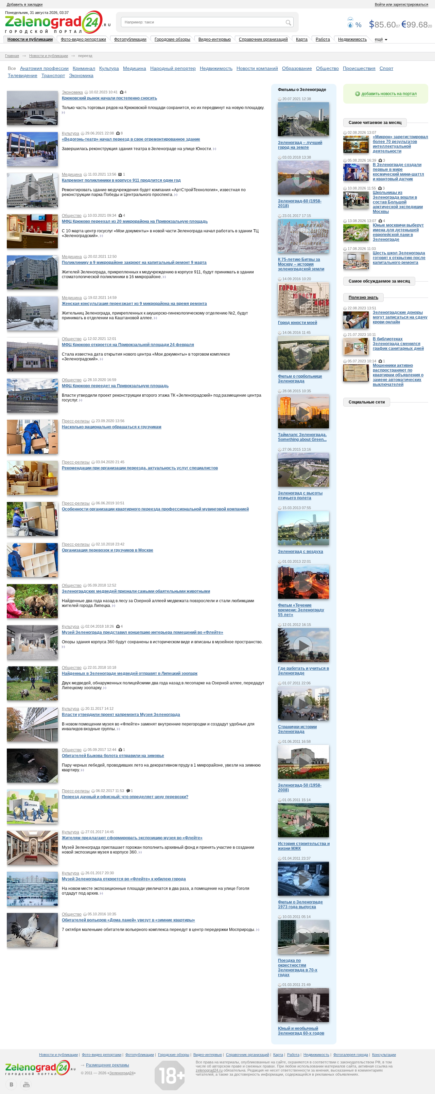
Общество (327, 68)
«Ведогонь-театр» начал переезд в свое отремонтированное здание (131, 139)
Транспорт (53, 75)
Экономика (81, 75)
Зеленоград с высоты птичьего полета (300, 495)
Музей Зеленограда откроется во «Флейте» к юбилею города (124, 879)
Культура (109, 68)
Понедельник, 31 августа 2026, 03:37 (37, 13)
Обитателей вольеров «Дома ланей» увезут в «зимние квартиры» (128, 920)
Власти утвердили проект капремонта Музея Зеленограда (121, 714)
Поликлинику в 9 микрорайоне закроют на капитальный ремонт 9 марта (134, 262)
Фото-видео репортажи (83, 39)
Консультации (384, 1055)
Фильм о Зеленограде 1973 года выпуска (300, 904)
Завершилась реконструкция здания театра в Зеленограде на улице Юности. (137, 148)
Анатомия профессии (44, 68)
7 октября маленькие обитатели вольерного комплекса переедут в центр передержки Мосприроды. (158, 929)
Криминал (84, 68)
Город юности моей (297, 322)
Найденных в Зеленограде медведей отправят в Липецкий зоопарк (129, 673)
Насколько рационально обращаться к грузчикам (111, 427)
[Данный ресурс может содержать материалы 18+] (169, 1075)
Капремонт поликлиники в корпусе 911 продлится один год (121, 180)
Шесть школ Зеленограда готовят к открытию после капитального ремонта (399, 258)
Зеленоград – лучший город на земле (300, 145)
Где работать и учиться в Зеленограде (303, 671)
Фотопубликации (130, 39)
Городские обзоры (172, 39)
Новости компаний (257, 68)
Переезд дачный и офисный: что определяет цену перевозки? (125, 796)
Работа (323, 39)
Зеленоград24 (121, 1073)
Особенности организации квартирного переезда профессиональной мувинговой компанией (155, 509)
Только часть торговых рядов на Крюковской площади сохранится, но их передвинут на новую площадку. (163, 107)
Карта (302, 39)
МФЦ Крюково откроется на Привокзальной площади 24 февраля (128, 344)
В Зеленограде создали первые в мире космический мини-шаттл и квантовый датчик (398, 171)
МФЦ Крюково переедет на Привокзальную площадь (115, 385)
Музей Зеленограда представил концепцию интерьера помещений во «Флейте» (142, 632)
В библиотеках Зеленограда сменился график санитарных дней (398, 344)
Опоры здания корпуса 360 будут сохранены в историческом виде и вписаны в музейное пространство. (162, 642)
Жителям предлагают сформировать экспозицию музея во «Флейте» (132, 838)
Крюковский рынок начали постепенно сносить (109, 98)
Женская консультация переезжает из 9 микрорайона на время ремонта (134, 303)
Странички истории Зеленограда (297, 729)
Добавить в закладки (24, 4)
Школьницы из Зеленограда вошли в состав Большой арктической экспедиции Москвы (398, 202)
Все (12, 68)
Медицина (134, 68)
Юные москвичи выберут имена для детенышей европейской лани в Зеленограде (398, 232)
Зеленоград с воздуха (300, 551)
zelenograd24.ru (209, 1070)
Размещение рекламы (107, 1065)
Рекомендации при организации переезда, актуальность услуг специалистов (140, 468)
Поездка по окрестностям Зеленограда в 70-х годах (297, 967)
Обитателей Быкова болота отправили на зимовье (113, 755)
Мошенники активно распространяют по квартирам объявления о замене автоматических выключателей (398, 375)
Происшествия (359, 68)
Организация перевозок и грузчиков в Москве (107, 550)
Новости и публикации (30, 39)
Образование (297, 68)
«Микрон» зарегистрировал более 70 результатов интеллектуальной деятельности (400, 144)
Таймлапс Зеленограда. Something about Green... (302, 437)
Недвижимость (352, 39)
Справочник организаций (263, 39)
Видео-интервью (214, 39)
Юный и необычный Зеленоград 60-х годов (301, 1031)
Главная (12, 56)
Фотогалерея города (350, 1055)
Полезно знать (363, 297)
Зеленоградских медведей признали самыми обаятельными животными (136, 591)
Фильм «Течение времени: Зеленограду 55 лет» (301, 610)
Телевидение (22, 75)
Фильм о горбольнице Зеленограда (300, 378)
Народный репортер (173, 68)
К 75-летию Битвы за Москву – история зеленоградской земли (301, 264)
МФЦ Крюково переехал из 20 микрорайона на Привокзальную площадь (135, 221)
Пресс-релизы (76, 421)
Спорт (386, 68)
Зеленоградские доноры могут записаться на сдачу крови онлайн (400, 317)
